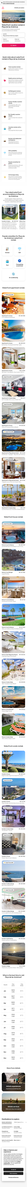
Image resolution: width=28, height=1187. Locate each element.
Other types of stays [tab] (19, 1122)
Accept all (13, 1169)
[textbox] (7, 41)
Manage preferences (13, 1177)
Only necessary (13, 1173)
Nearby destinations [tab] (7, 1122)
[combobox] (13, 36)
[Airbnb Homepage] (3, 7)
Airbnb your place (19, 8)
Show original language (8, 3)
